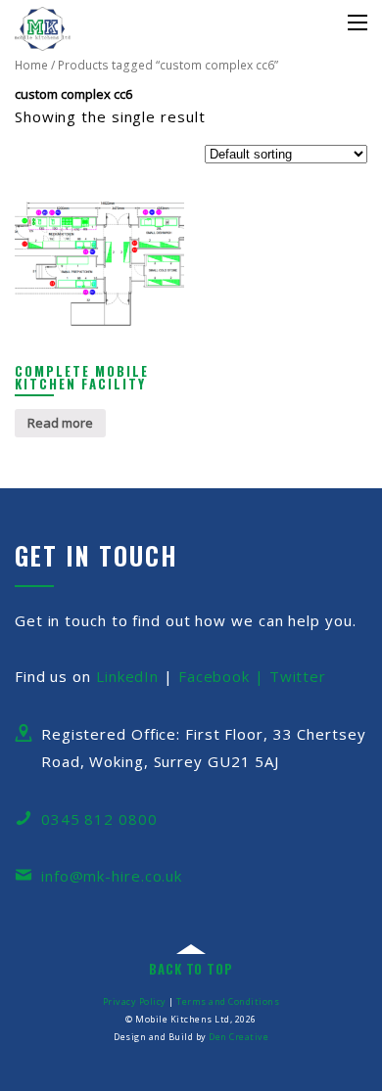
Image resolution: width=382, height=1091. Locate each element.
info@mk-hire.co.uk (111, 876)
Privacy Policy (135, 1001)
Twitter (297, 676)
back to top (191, 968)
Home (31, 65)
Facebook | (223, 676)
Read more (60, 423)
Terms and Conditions (227, 1001)
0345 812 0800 (99, 819)
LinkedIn (127, 676)
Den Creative (238, 1036)
